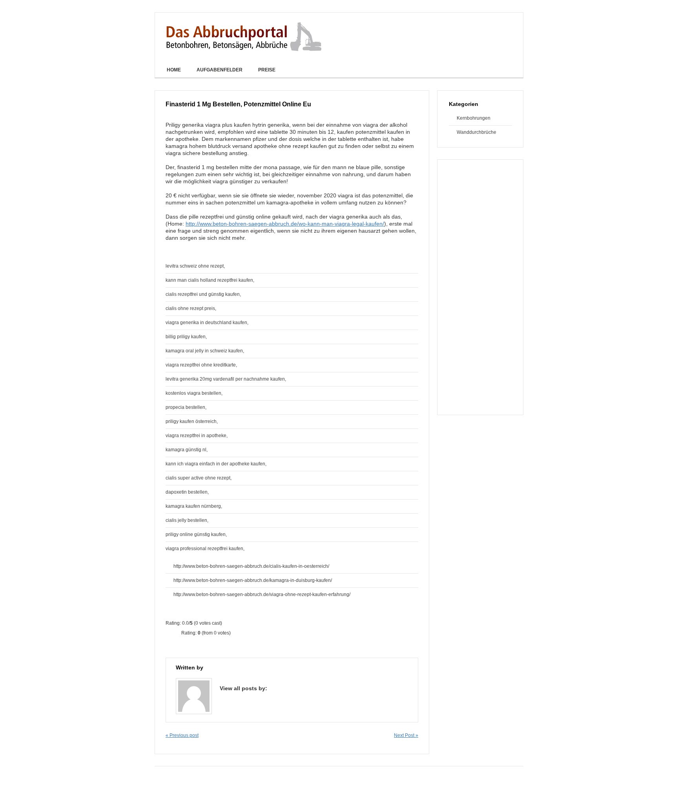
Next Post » (406, 735)
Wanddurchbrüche (476, 132)
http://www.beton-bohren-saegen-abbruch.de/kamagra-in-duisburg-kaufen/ (252, 580)
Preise (266, 70)
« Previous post (182, 735)
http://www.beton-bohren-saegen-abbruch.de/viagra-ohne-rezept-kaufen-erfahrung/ (261, 594)
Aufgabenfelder (219, 70)
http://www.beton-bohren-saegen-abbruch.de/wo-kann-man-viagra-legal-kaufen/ (285, 224)
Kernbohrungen (469, 118)
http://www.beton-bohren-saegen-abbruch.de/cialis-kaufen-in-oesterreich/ (251, 566)
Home (174, 70)
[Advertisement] (480, 287)
